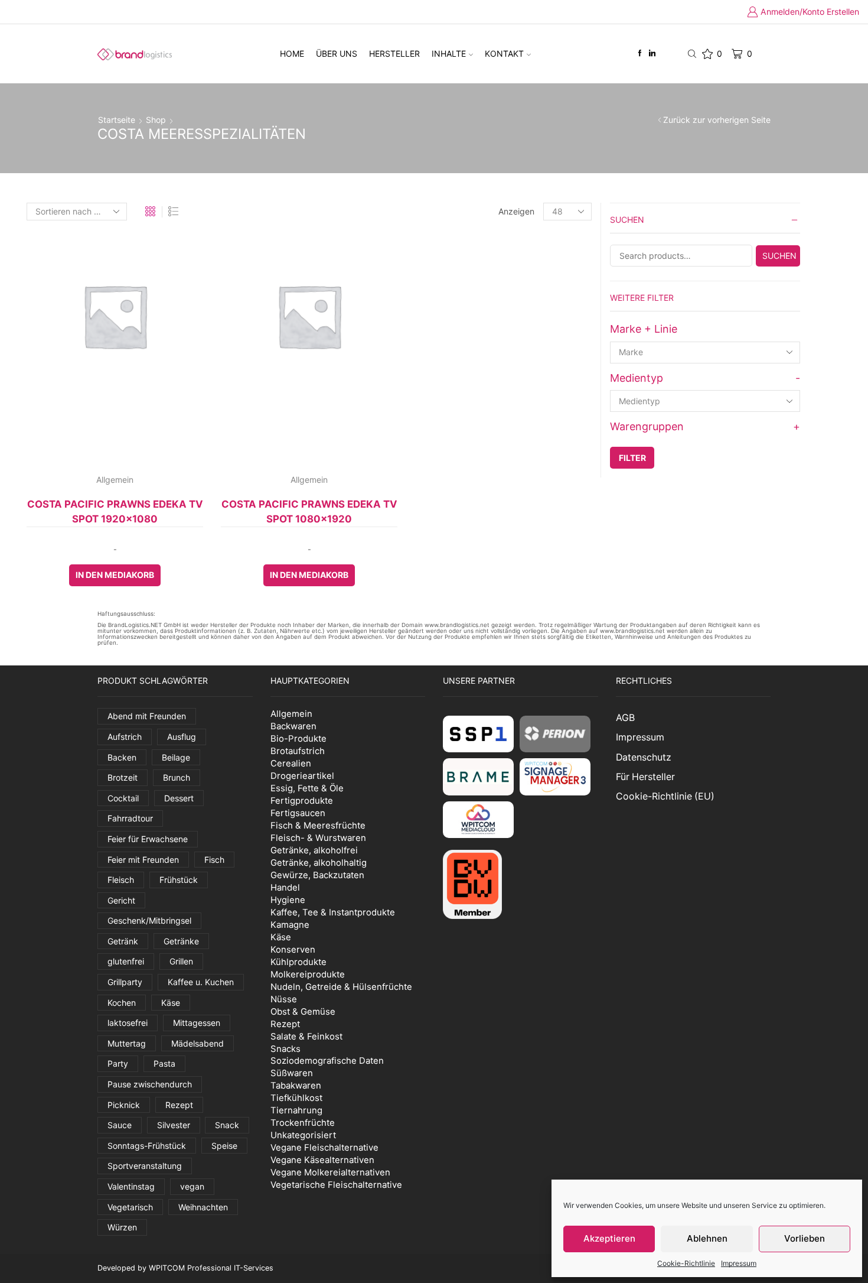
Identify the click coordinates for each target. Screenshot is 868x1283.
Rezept (179, 1105)
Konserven (292, 949)
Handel (285, 887)
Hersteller (394, 53)
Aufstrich (124, 737)
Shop (156, 120)
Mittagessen (196, 1023)
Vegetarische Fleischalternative (336, 1184)
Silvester (173, 1125)
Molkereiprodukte (307, 974)
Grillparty (124, 982)
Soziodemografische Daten (327, 1060)
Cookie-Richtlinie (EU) (665, 796)
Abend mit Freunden (146, 716)
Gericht (121, 900)
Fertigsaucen (297, 812)
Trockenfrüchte (302, 1122)
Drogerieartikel (302, 775)
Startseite (116, 120)
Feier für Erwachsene (147, 839)
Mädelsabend (197, 1043)
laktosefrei (127, 1023)
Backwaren (293, 726)
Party (117, 1063)
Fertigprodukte (301, 800)
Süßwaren (291, 1073)
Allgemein (114, 480)
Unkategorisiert (303, 1135)
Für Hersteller (645, 776)
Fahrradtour (130, 818)
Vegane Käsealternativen (322, 1159)
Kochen (121, 1003)
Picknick (123, 1105)
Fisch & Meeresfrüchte (318, 825)
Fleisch (120, 880)
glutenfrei (125, 961)
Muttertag (126, 1043)
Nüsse (283, 999)
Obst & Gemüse (302, 1011)
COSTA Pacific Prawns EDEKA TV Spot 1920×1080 (115, 511)
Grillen (181, 961)
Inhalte (449, 53)
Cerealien (290, 763)
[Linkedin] (652, 53)
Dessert (179, 798)
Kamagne (289, 924)
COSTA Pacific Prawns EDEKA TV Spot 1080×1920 (309, 511)
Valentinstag (131, 1186)
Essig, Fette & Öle (307, 788)
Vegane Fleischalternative (324, 1147)
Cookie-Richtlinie (686, 1263)
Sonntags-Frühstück (146, 1146)
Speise (224, 1146)
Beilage (176, 757)
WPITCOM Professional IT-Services (211, 1267)
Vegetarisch (130, 1207)
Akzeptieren (609, 1238)
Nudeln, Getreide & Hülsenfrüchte (341, 986)
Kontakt (504, 53)
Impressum (738, 1263)
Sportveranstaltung (144, 1166)
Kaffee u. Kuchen (201, 982)
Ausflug (181, 737)
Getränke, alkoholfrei (314, 850)
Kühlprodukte (298, 961)
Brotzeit (122, 777)
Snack (227, 1125)
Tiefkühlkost (296, 1097)
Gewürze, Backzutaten (317, 875)
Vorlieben (804, 1238)
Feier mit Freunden (143, 860)
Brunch (176, 777)
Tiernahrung (296, 1110)
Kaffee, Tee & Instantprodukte (332, 912)
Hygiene (287, 899)
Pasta (164, 1063)
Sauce (119, 1125)
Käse (170, 1003)
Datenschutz (643, 757)
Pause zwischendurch (149, 1084)
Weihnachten (203, 1207)
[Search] (778, 256)
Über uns (336, 53)
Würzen (122, 1227)
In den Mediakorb (115, 575)
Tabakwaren (295, 1085)
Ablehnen (707, 1238)
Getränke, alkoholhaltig (318, 862)
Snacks (285, 1048)
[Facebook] (640, 53)
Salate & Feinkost (306, 1036)
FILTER (632, 458)
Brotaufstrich (297, 750)
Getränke (181, 941)
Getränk (122, 941)
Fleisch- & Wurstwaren (318, 837)
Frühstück (178, 880)
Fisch (214, 860)
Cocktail (123, 798)
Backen (121, 757)
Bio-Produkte (298, 738)
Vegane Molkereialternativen (330, 1172)
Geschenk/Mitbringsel (149, 920)
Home (292, 53)
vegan (192, 1186)
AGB (625, 717)
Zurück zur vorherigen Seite (717, 120)
